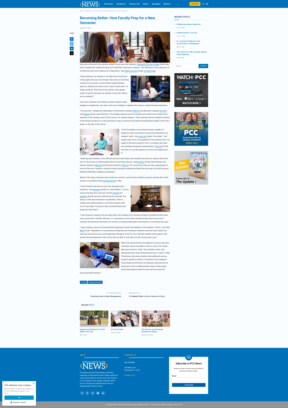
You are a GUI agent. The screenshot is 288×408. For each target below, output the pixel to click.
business (141, 162)
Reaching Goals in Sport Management (106, 296)
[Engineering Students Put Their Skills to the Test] (94, 318)
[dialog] (19, 393)
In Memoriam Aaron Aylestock (189, 24)
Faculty (83, 282)
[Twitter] (72, 44)
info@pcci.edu (130, 375)
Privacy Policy (155, 405)
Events (145, 4)
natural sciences (131, 71)
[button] (19, 402)
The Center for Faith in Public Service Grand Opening (192, 53)
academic (84, 196)
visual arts (142, 136)
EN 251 (136, 111)
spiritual (115, 193)
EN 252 (163, 111)
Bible (82, 231)
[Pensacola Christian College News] (90, 4)
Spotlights (156, 4)
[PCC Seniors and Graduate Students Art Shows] (156, 318)
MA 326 (98, 165)
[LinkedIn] (72, 48)
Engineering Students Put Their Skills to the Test (92, 330)
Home (82, 11)
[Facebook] (72, 39)
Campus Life (134, 4)
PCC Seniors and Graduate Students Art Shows (152, 330)
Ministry (167, 4)
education (96, 189)
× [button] (33, 383)
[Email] (72, 53)
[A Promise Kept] (125, 318)
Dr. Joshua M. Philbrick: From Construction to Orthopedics (188, 42)
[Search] (207, 4)
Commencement (109, 181)
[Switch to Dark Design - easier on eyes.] (203, 4)
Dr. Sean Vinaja (149, 71)
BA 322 (125, 165)
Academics (121, 4)
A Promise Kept (117, 329)
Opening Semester (95, 282)
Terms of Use (177, 405)
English (87, 114)
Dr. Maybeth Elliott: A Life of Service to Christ (147, 296)
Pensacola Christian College (148, 64)
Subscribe (195, 4)
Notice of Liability (166, 405)
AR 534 (159, 146)
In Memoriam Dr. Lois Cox (187, 33)
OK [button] (19, 398)
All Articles (108, 4)
